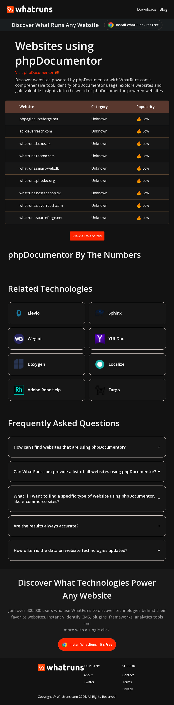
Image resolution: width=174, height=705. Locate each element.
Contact (128, 675)
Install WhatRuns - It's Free (137, 25)
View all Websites (87, 235)
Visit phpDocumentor (34, 72)
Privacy (127, 689)
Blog (163, 9)
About (88, 675)
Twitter (89, 682)
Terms (127, 682)
